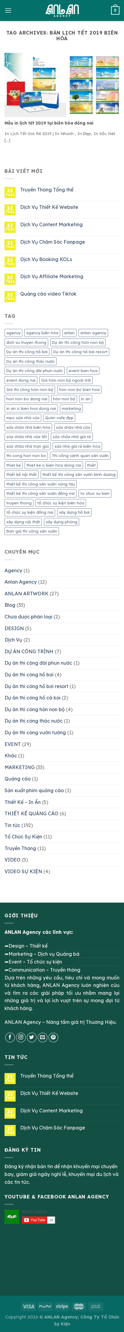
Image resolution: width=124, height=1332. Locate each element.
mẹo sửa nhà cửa (22, 417)
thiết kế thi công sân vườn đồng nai (40, 493)
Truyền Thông (20, 848)
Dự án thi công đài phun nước (34, 370)
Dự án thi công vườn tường (35, 732)
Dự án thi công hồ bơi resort (80, 351)
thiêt (91, 465)
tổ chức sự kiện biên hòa (60, 503)
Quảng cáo (18, 779)
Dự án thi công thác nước (30, 361)
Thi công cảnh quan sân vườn (80, 455)
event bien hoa (83, 370)
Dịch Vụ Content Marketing (51, 224)
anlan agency (93, 332)
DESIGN (14, 628)
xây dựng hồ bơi (74, 512)
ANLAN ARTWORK (26, 594)
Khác (11, 756)
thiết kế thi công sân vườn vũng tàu (40, 484)
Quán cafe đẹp (59, 417)
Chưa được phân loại (28, 617)
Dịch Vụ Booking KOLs (46, 259)
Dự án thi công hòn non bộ (78, 342)
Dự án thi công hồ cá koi (32, 698)
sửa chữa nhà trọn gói (27, 446)
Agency (13, 570)
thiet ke (13, 465)
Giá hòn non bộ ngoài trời (66, 380)
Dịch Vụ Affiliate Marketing (51, 276)
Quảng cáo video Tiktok (48, 294)
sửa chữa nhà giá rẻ (72, 436)
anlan (69, 332)
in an (85, 398)
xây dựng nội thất (23, 521)
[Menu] (8, 10)
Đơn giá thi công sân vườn (31, 531)
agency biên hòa (42, 332)
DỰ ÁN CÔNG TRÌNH (29, 651)
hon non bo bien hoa (79, 389)
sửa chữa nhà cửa (73, 427)
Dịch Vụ (13, 640)
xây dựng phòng (61, 521)
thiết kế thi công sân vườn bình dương (79, 474)
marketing (71, 408)
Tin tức (12, 825)
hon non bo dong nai (26, 398)
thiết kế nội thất (21, 474)
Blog (10, 605)
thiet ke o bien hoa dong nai (53, 465)
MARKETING (20, 767)
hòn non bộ (64, 398)
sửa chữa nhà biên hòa (28, 427)
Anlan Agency (21, 582)
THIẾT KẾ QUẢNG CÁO (31, 813)
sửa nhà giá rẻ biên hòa (77, 446)
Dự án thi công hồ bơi (27, 351)
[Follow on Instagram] (21, 1037)
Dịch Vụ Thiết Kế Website (49, 207)
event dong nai (21, 380)
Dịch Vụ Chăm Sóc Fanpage (52, 242)
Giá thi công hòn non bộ (29, 389)
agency (13, 332)
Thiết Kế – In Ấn (23, 802)
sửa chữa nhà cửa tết (26, 436)
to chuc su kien (95, 493)
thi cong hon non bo (26, 455)
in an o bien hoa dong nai (31, 408)
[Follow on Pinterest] (53, 1037)
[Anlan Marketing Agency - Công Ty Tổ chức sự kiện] (62, 10)
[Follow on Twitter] (32, 1037)
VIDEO (12, 860)
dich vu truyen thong (26, 342)
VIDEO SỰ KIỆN (23, 871)
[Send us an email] (43, 1037)
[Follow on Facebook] (10, 1037)
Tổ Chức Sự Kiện (23, 837)
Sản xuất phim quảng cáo (34, 790)
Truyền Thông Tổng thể (46, 190)
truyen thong (19, 503)
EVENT (13, 744)
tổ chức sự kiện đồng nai (29, 512)
